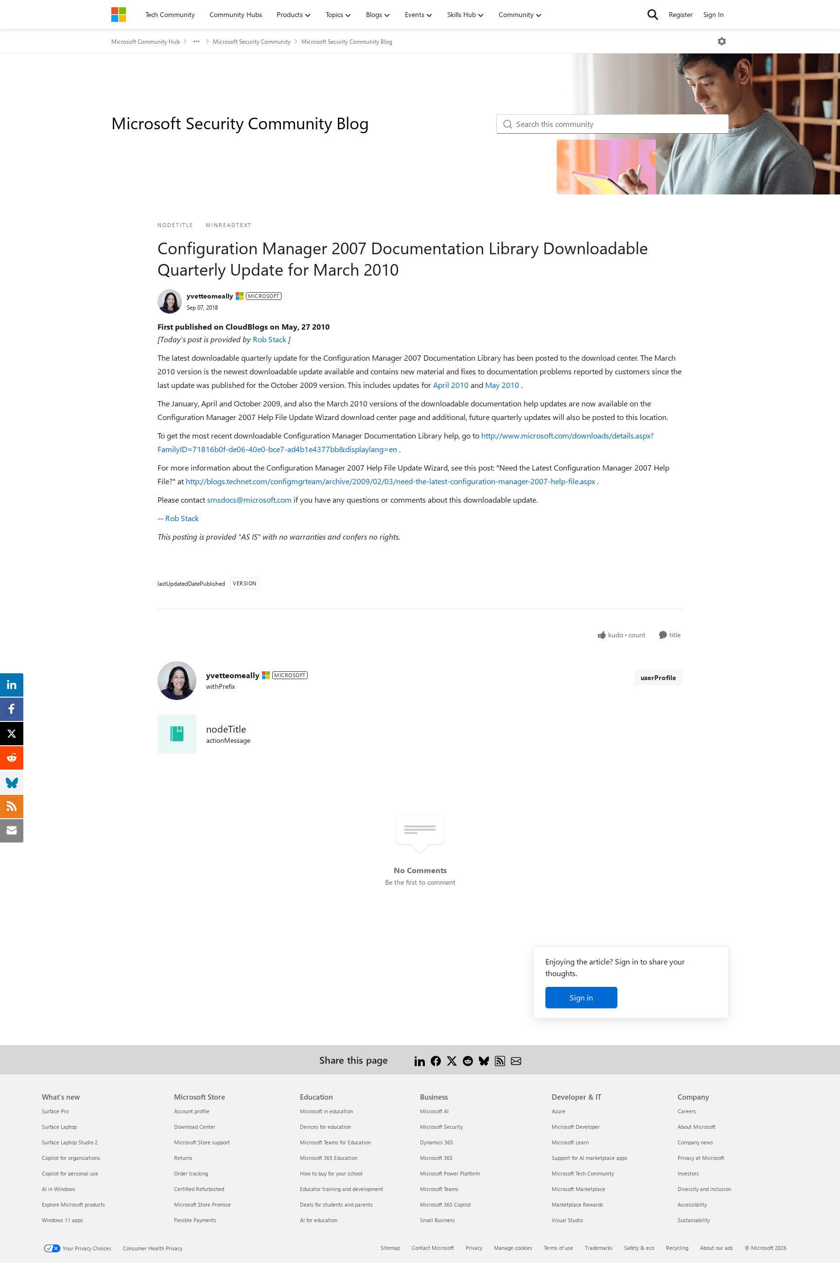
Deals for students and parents (336, 1204)
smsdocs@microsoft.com (250, 499)
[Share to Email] (516, 1059)
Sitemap (390, 1247)
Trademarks (598, 1247)
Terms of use (558, 1247)
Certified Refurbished (199, 1189)
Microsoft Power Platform (450, 1173)
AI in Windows (58, 1189)
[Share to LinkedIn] (420, 1059)
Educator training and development (341, 1189)
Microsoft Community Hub (145, 41)
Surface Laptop (59, 1126)
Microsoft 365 (436, 1157)
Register (681, 14)
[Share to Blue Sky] (484, 1059)
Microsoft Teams (439, 1189)
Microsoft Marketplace (578, 1189)
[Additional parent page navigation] (196, 41)
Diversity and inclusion (704, 1189)
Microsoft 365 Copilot (445, 1204)
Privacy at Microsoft (701, 1157)
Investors (688, 1173)
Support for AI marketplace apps (590, 1157)
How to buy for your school (331, 1173)
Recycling (677, 1247)
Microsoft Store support (202, 1142)
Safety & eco (639, 1247)
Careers (687, 1111)
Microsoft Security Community (252, 41)
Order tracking (191, 1173)
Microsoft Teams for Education (335, 1142)
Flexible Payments (195, 1220)
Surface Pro (55, 1111)
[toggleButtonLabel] (722, 41)
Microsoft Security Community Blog (346, 41)
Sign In (713, 14)
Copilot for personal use (70, 1173)
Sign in (581, 997)
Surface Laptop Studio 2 (70, 1142)
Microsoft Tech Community (583, 1173)
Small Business (437, 1220)
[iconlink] (177, 734)
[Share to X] (452, 1059)
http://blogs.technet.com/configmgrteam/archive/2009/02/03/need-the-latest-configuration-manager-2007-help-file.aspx (391, 481)
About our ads (716, 1247)
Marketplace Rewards (577, 1204)
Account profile (192, 1111)
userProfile (658, 677)
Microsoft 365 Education (328, 1157)
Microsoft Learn (570, 1142)
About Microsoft (697, 1126)
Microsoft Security (441, 1126)
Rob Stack (270, 339)
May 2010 (503, 385)
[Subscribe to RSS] (500, 1059)
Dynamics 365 (436, 1142)
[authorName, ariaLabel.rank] (170, 301)
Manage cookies (513, 1247)
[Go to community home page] (118, 14)
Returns (183, 1157)
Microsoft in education (326, 1111)
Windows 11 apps (62, 1220)
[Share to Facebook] (436, 1059)
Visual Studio (567, 1220)
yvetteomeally (210, 295)
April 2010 (452, 385)
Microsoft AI (434, 1111)
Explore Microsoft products (73, 1204)
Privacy (474, 1247)
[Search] (653, 14)
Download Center (194, 1126)
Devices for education (325, 1126)
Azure (558, 1111)
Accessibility (692, 1204)
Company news (695, 1142)
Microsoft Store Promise (202, 1204)
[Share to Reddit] (468, 1059)
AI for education (318, 1220)
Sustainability (694, 1220)
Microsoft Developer (576, 1126)
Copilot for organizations (71, 1157)
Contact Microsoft (433, 1247)
